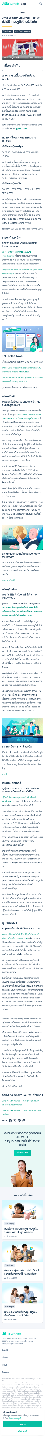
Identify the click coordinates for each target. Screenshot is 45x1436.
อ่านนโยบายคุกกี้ (15, 1418)
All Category (7, 31)
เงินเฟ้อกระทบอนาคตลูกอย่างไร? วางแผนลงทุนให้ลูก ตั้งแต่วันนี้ (21, 1230)
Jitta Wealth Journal (22, 31)
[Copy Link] (23, 1120)
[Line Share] (19, 1120)
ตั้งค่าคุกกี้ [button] (22, 1431)
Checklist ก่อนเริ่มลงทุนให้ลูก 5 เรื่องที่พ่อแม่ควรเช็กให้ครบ (20, 1313)
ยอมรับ (23, 1424)
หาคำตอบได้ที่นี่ (8, 580)
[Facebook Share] (10, 1120)
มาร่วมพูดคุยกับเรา (19, 381)
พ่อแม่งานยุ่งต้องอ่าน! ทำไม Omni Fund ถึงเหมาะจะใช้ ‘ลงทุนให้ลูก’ (21, 1272)
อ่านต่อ (5, 774)
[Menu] (40, 3)
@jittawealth (21, 128)
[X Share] (14, 1120)
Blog (23, 3)
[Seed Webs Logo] (22, 1333)
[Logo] (10, 3)
